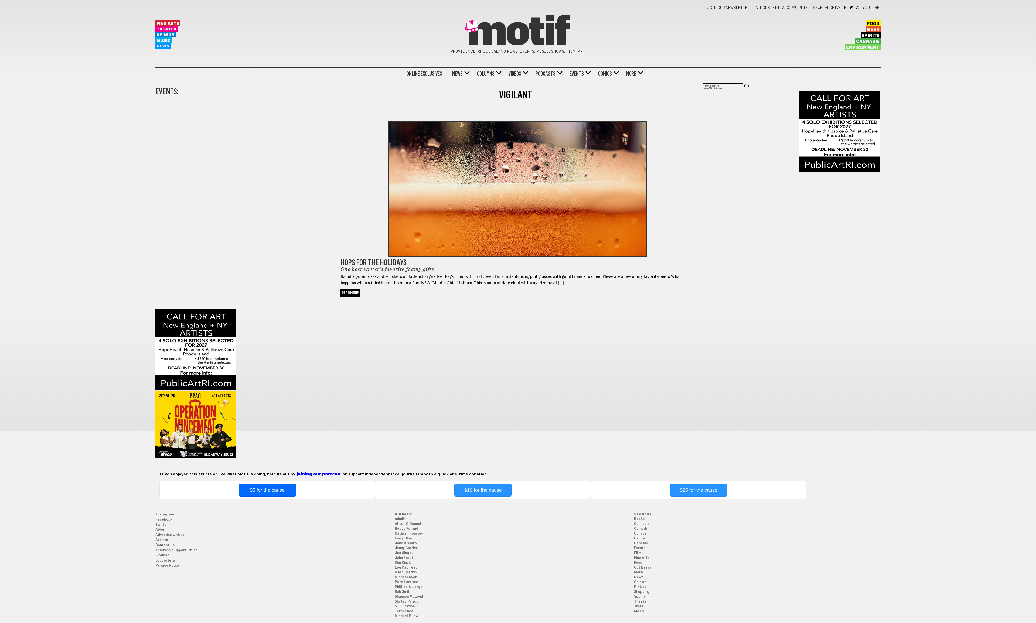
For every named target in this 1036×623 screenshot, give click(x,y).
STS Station (405, 606)
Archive (833, 8)
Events (577, 73)
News (162, 46)
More (631, 73)
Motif (517, 32)
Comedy (641, 528)
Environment (863, 47)
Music (163, 41)
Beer (873, 30)
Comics (605, 73)
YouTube (871, 8)
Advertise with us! (170, 535)
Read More (350, 292)
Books (639, 519)
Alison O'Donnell (409, 524)
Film (637, 553)
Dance (639, 538)
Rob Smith (403, 592)
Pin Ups (640, 587)
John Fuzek (404, 558)
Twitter (852, 7)
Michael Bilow (406, 616)
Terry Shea (404, 611)
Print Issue (810, 8)
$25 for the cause (698, 490)
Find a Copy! (784, 8)
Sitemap (162, 555)
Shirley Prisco (406, 601)
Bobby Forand (406, 528)
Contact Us (165, 545)
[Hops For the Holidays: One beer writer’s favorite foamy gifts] (517, 186)
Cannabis (868, 41)
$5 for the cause (267, 490)
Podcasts (546, 73)
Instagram (858, 7)
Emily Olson (404, 538)
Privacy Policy (167, 565)
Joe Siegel (404, 553)
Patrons (761, 8)
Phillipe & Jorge (408, 587)
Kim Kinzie (403, 562)
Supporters (165, 560)
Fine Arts (167, 24)
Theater (166, 29)
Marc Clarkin (406, 572)
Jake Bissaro (406, 543)
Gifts (348, 118)
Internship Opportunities (176, 550)
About (160, 530)
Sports (640, 596)
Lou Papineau (406, 567)
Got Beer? (642, 567)
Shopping (641, 592)
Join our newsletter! (729, 8)
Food (873, 24)
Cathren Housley (409, 533)
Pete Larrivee (406, 582)
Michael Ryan (406, 577)
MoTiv (639, 611)
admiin (400, 519)
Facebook (845, 7)
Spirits (871, 35)
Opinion (165, 35)
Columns (486, 73)
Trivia (638, 606)
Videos (515, 73)
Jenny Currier (406, 548)
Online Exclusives (424, 73)
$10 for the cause (483, 490)
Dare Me (641, 543)
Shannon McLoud (409, 596)
